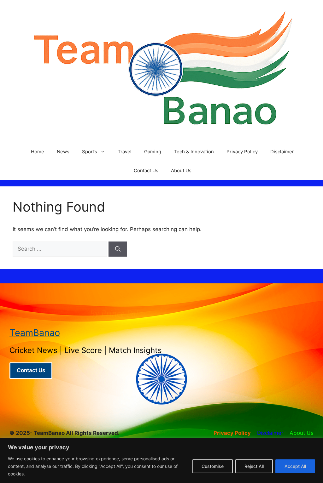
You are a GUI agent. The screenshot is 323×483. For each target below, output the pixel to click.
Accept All (295, 466)
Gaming (152, 152)
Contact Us (146, 170)
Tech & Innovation (194, 152)
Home (37, 152)
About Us (181, 170)
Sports (89, 152)
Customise (213, 466)
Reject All (254, 466)
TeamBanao (34, 332)
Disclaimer (282, 152)
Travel (125, 152)
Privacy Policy (242, 152)
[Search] (118, 249)
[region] (161, 460)
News (63, 152)
